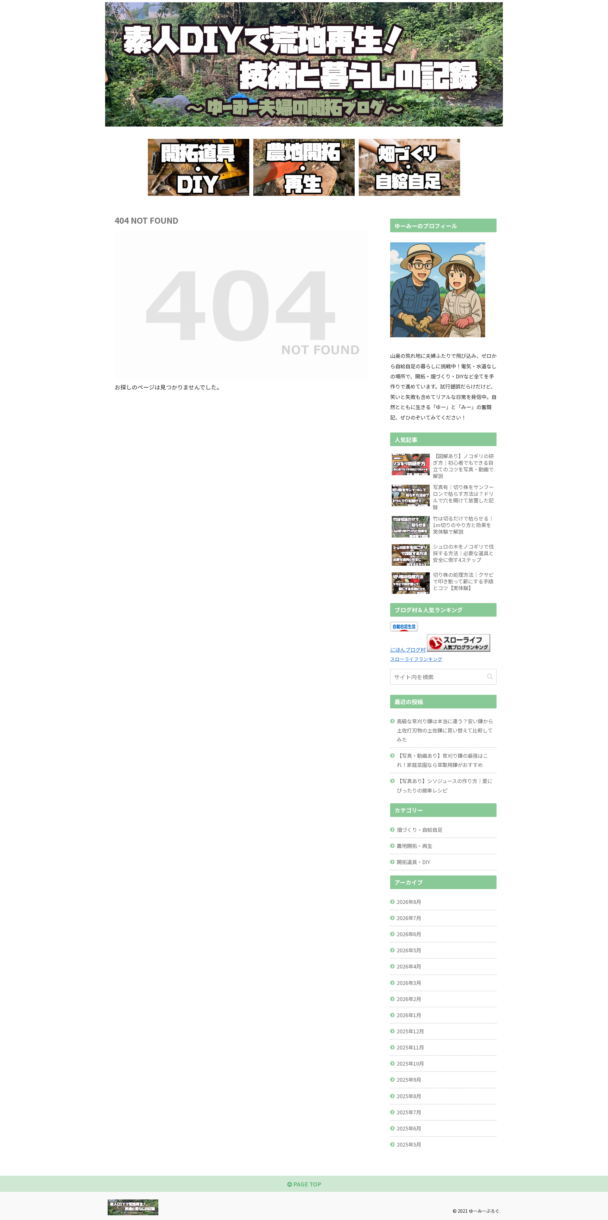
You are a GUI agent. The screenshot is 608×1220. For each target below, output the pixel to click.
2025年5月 (409, 1144)
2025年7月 (409, 1112)
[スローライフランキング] (458, 649)
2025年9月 (409, 1079)
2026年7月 (409, 918)
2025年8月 (409, 1096)
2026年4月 (409, 966)
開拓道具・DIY (413, 862)
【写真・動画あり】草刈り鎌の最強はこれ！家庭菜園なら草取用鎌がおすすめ (442, 760)
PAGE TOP (306, 1184)
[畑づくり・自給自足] (409, 167)
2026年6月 (409, 934)
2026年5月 (409, 950)
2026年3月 (409, 983)
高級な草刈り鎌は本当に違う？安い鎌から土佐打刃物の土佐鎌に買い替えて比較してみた (445, 730)
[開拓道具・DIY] (198, 167)
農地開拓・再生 (414, 846)
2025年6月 (409, 1128)
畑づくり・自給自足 (419, 829)
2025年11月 (410, 1047)
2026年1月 (409, 1015)
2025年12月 (410, 1031)
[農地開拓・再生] (304, 167)
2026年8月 (409, 902)
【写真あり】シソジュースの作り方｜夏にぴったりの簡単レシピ (444, 785)
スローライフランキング (416, 659)
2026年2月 (409, 999)
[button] (490, 676)
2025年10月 (410, 1063)
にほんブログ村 (408, 649)
